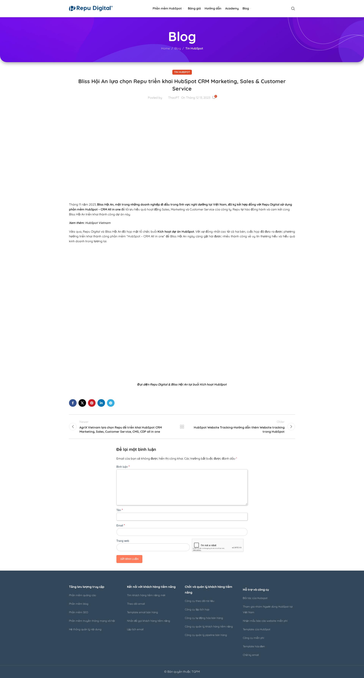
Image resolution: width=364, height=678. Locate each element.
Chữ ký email (251, 655)
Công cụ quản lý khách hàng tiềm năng (209, 626)
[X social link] (82, 403)
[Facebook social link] (73, 403)
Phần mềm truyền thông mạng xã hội (92, 620)
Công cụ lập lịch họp (197, 609)
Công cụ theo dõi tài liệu (199, 601)
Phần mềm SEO (78, 612)
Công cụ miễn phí (253, 638)
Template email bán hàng (142, 612)
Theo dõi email (136, 603)
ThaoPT (173, 97)
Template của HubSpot (256, 629)
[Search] (293, 8)
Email (120, 525)
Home (165, 48)
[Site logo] (91, 8)
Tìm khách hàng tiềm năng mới (146, 595)
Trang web (122, 541)
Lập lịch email (135, 629)
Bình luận (123, 466)
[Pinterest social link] (92, 403)
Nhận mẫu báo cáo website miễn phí (265, 620)
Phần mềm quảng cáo (82, 595)
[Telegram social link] (111, 403)
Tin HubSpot (194, 48)
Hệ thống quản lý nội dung (85, 629)
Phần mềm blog (78, 603)
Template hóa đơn (254, 646)
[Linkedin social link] (101, 403)
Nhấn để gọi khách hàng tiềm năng (148, 620)
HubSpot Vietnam (98, 223)
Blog (177, 48)
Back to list (182, 426)
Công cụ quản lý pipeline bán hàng (206, 635)
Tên (119, 510)
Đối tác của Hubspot (255, 598)
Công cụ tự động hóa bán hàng (204, 618)
